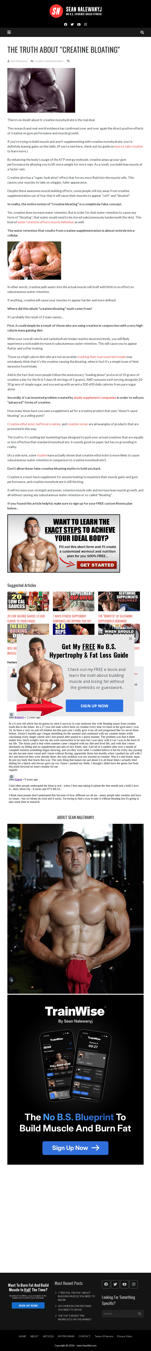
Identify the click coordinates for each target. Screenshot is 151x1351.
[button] (89, 650)
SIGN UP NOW (94, 706)
